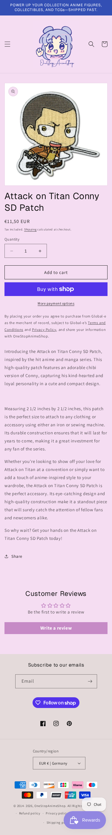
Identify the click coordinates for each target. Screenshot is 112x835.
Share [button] (16, 556)
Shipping (30, 229)
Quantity (11, 239)
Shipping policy (59, 822)
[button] (7, 44)
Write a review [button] (56, 628)
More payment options (56, 303)
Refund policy (29, 813)
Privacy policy (57, 813)
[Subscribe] (90, 681)
